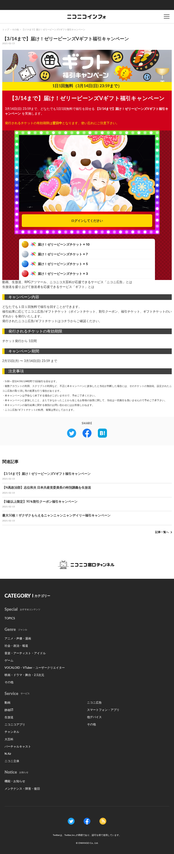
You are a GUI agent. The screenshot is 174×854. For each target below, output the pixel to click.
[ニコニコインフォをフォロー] (71, 821)
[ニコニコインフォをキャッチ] (102, 821)
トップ (5, 30)
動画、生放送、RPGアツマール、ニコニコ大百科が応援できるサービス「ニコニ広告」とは (67, 282)
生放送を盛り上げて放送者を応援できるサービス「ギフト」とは (48, 287)
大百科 (9, 739)
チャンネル (12, 732)
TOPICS (10, 618)
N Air (8, 754)
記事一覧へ (162, 532)
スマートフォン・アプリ (103, 710)
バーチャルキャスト (18, 746)
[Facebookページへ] (87, 821)
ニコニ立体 (12, 761)
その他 (15, 30)
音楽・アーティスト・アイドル (25, 653)
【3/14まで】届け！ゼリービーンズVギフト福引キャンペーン (53, 30)
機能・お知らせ (15, 781)
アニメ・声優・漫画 (18, 638)
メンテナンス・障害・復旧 (22, 788)
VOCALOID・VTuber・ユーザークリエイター (35, 667)
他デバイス (94, 717)
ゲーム (9, 660)
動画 (7, 702)
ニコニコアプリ (15, 724)
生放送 (9, 717)
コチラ (65, 321)
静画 (7, 710)
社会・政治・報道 (16, 645)
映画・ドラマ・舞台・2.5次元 (24, 675)
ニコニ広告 (94, 702)
